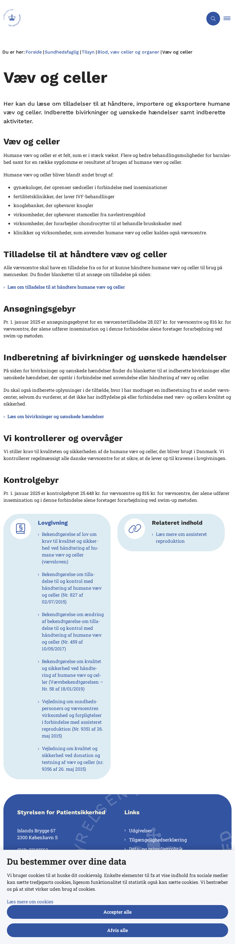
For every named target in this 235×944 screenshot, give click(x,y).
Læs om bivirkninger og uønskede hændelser (55, 416)
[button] (229, 18)
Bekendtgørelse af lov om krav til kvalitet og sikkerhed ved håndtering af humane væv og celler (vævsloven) (70, 548)
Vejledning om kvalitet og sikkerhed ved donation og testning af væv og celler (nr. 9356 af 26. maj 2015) (73, 758)
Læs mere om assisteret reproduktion (181, 537)
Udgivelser (140, 830)
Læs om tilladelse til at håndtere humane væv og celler (66, 287)
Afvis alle (117, 930)
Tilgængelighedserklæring (158, 840)
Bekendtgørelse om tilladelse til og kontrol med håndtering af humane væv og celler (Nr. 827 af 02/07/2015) (71, 588)
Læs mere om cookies (30, 901)
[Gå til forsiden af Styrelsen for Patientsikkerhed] (99, 18)
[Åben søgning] (213, 18)
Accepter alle (117, 912)
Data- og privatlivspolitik (156, 849)
